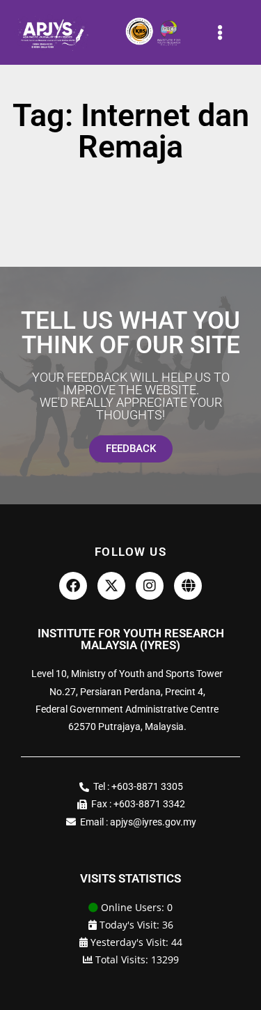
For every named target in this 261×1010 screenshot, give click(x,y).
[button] (220, 32)
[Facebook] (73, 586)
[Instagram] (150, 586)
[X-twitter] (111, 586)
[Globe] (188, 586)
